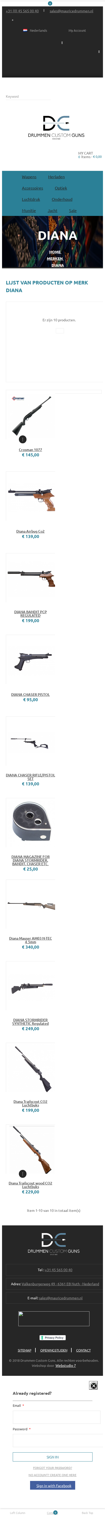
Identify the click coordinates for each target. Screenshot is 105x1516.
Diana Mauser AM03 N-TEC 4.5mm (30, 940)
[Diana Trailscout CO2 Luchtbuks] (30, 1067)
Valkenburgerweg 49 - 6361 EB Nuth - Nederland (60, 1283)
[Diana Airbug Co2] (30, 496)
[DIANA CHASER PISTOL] (30, 659)
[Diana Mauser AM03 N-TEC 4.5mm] (30, 904)
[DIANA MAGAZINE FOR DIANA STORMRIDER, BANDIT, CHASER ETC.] (30, 822)
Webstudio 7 (66, 1365)
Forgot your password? (52, 1468)
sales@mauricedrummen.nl (71, 10)
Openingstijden (53, 1350)
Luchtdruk (31, 199)
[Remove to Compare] (23, 439)
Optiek (61, 187)
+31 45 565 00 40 (58, 1269)
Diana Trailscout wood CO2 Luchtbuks (30, 1185)
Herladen (56, 176)
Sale (73, 210)
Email (17, 1405)
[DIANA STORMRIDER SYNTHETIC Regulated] (30, 985)
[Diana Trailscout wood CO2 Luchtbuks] (30, 1149)
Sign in (53, 1457)
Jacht (52, 210)
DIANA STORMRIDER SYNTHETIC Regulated (30, 1021)
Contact (83, 1350)
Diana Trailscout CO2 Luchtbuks (30, 1103)
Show (89, 1388)
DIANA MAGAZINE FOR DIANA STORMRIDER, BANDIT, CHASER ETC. (30, 860)
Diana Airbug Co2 (30, 531)
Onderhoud (62, 199)
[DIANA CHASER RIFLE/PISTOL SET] (30, 741)
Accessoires (32, 187)
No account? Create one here (52, 1475)
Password (20, 1429)
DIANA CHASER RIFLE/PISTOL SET (30, 777)
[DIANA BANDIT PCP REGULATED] (30, 577)
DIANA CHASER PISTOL (30, 694)
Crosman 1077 (30, 450)
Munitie (29, 210)
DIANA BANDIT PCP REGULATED (30, 613)
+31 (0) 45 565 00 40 (22, 10)
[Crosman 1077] (30, 414)
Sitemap (24, 1350)
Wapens (29, 176)
